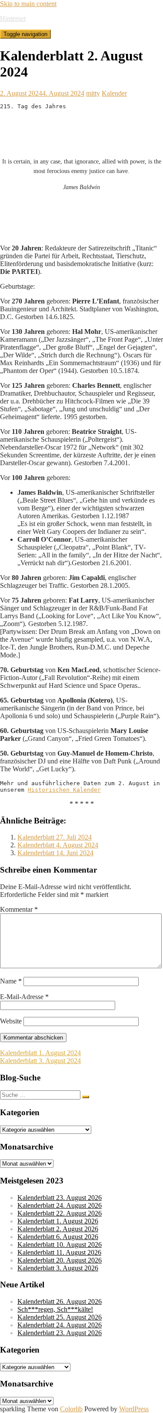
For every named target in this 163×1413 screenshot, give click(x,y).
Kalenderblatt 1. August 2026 (57, 1221)
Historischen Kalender (64, 789)
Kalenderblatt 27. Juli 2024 (54, 837)
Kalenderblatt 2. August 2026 (57, 1229)
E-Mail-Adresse (24, 996)
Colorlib (71, 1409)
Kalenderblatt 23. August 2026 (59, 1197)
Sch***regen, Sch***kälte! (55, 1309)
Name (11, 981)
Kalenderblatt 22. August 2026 (59, 1213)
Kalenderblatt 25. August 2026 (59, 1317)
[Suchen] (85, 1097)
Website (11, 1021)
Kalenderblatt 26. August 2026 (59, 1301)
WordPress (134, 1409)
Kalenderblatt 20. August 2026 (59, 1260)
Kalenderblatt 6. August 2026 (57, 1236)
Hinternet (13, 18)
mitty (93, 93)
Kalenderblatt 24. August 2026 (59, 1205)
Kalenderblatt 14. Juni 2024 (55, 852)
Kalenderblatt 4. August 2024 (57, 845)
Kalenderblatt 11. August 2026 (59, 1252)
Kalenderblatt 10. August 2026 (59, 1244)
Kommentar (19, 909)
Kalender (114, 93)
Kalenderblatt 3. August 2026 (57, 1268)
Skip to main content (28, 3)
